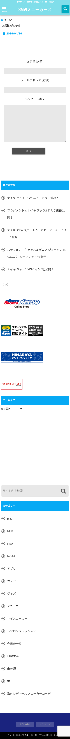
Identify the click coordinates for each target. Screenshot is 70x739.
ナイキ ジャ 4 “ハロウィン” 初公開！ (30, 269)
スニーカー (14, 606)
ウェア (11, 581)
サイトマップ (44, 724)
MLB (10, 531)
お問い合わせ (25, 724)
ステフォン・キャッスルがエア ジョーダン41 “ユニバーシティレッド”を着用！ (36, 253)
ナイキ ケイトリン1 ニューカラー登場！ (33, 198)
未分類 (11, 668)
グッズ (11, 593)
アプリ (11, 568)
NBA (10, 543)
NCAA (11, 556)
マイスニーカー (17, 618)
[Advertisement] (35, 446)
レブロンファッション (21, 631)
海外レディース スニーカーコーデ (29, 693)
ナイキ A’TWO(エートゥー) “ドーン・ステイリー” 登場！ (36, 234)
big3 (10, 518)
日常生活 (13, 656)
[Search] (63, 491)
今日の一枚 (14, 643)
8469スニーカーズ (35, 9)
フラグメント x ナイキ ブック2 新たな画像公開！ (36, 214)
